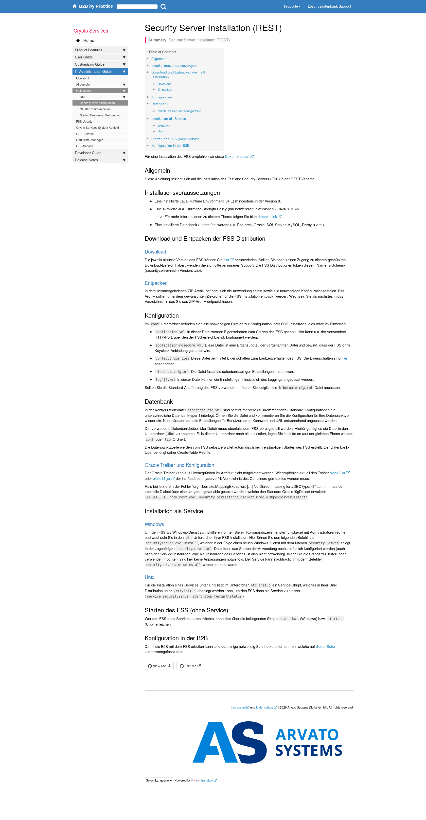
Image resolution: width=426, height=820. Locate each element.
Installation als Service (168, 118)
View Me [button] (159, 665)
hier (226, 259)
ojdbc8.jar (337, 472)
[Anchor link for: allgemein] (168, 58)
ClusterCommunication (95, 109)
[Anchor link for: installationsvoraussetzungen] (198, 65)
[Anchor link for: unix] (165, 131)
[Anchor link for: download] (173, 83)
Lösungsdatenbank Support (329, 6)
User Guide (84, 57)
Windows (164, 125)
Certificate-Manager (89, 140)
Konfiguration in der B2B (170, 145)
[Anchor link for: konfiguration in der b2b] (191, 145)
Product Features (88, 49)
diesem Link (267, 216)
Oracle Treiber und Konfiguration (179, 111)
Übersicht (82, 78)
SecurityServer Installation (97, 103)
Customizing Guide (90, 64)
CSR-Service (85, 133)
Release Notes (86, 159)
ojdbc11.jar (161, 478)
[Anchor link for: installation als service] (187, 118)
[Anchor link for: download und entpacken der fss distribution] (170, 76)
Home (87, 40)
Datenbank (159, 103)
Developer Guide (88, 152)
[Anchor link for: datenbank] (170, 103)
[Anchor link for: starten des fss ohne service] (202, 138)
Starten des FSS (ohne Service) (176, 138)
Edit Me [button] (190, 665)
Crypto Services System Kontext (97, 127)
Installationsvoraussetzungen (174, 65)
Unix (161, 131)
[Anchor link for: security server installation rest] (286, 27)
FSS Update (84, 121)
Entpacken (165, 89)
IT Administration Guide (93, 71)
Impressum (238, 707)
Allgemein (83, 84)
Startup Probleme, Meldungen (100, 115)
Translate (206, 780)
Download (165, 84)
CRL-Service (84, 146)
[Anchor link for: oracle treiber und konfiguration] (203, 110)
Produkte (291, 6)
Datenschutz (264, 707)
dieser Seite (325, 646)
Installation (83, 90)
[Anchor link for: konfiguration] (173, 97)
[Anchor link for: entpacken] (173, 89)
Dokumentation (237, 156)
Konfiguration (161, 97)
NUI (82, 96)
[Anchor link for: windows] (171, 125)
